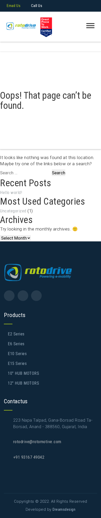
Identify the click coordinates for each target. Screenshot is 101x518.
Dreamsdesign (64, 509)
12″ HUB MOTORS (23, 383)
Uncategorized (13, 210)
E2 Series (16, 334)
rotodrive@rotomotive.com (37, 441)
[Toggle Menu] (90, 25)
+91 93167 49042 (29, 457)
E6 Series (16, 343)
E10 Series (17, 353)
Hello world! (11, 192)
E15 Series (17, 363)
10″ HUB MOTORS (23, 373)
